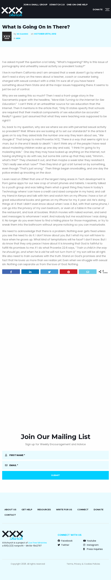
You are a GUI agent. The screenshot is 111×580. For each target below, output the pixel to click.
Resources (44, 509)
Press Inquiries (94, 549)
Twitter (65, 545)
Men (18, 38)
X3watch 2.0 (57, 4)
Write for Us (64, 509)
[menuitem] (35, 4)
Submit (55, 475)
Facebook (67, 541)
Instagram (92, 545)
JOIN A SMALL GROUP (35, 4)
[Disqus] (55, 313)
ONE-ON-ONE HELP (77, 4)
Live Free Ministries (37, 542)
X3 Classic (22, 34)
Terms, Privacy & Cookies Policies (83, 563)
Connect (82, 509)
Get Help (27, 509)
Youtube (91, 541)
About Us (10, 509)
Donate (97, 9)
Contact (10, 515)
